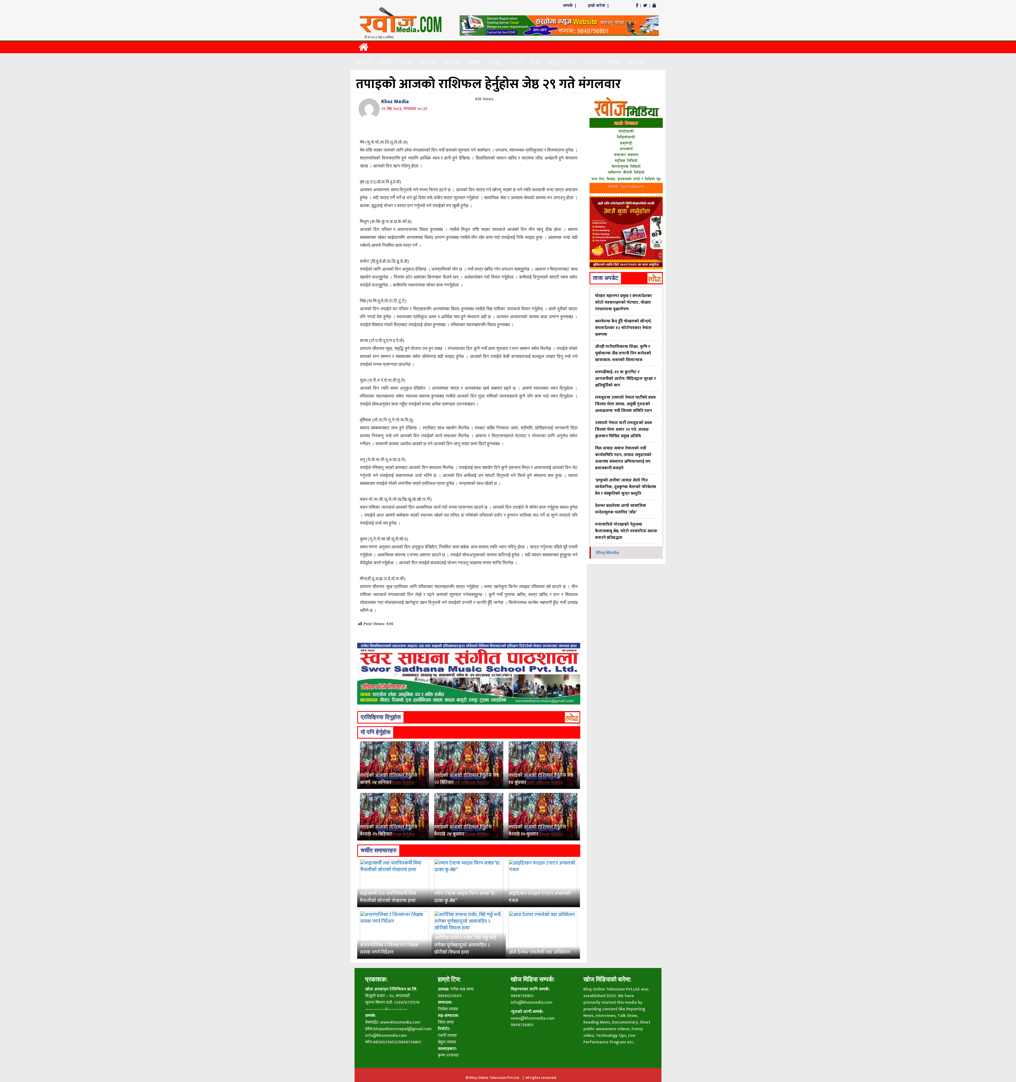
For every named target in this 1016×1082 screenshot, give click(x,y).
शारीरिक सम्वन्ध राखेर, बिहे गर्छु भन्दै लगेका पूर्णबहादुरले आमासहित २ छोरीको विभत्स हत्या (465, 945)
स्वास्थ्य (516, 62)
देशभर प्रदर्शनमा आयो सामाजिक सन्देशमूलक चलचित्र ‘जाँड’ (620, 509)
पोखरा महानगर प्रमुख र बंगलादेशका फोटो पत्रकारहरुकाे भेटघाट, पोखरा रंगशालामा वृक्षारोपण (623, 302)
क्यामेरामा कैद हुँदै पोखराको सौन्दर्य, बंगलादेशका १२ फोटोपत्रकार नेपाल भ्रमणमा (623, 328)
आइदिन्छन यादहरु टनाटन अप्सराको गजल (540, 897)
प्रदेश (552, 63)
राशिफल (591, 62)
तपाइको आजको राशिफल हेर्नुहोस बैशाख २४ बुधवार (463, 830)
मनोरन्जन (453, 62)
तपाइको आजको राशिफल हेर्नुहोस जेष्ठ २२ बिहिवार (466, 779)
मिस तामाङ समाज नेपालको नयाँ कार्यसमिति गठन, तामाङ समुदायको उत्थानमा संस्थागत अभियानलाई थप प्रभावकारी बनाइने (623, 458)
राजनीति (386, 62)
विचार (535, 62)
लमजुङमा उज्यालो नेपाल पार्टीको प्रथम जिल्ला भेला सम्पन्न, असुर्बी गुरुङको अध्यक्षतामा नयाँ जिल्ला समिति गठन (625, 404)
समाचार (364, 62)
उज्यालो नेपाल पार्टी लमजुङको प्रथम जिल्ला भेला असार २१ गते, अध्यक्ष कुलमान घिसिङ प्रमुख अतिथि (623, 429)
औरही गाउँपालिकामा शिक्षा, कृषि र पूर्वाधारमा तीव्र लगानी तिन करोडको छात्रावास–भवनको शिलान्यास (623, 353)
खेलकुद (495, 62)
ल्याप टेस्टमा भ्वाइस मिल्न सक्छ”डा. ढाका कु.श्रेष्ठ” (465, 897)
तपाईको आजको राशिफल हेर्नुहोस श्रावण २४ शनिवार (389, 779)
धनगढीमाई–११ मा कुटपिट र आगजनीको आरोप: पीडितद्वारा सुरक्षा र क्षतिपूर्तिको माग (625, 379)
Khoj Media (607, 553)
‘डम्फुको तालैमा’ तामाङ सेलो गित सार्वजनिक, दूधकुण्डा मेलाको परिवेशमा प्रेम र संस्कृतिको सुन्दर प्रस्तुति (625, 487)
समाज (406, 62)
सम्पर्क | (570, 5)
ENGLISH (635, 62)
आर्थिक (475, 62)
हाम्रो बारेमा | (599, 5)
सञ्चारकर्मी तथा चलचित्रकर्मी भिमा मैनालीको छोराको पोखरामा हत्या (388, 897)
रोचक (571, 62)
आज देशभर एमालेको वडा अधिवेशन (539, 952)
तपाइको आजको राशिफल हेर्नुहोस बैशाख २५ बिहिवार (389, 830)
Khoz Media (395, 101)
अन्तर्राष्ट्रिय (428, 62)
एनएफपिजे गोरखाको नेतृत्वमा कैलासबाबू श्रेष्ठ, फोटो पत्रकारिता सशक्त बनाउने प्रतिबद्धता (626, 531)
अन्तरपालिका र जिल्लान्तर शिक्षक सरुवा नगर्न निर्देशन (389, 948)
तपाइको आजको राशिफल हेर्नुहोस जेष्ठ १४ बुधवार (541, 779)
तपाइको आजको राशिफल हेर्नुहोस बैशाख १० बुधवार (537, 830)
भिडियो (613, 62)
